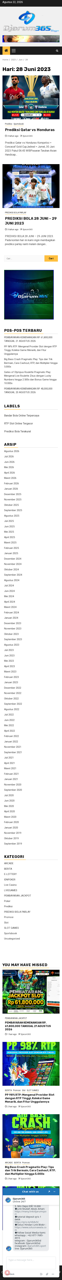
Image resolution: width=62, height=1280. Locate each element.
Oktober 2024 (11, 569)
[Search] (57, 50)
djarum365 (28, 136)
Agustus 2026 (11, 451)
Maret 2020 (10, 816)
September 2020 (13, 789)
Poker (7, 901)
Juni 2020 (9, 800)
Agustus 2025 (11, 515)
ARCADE (8, 863)
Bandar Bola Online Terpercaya (21, 415)
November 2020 (12, 784)
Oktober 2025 (11, 504)
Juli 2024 (9, 585)
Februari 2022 (11, 736)
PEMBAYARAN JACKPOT (17, 895)
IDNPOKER (9, 879)
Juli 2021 (9, 757)
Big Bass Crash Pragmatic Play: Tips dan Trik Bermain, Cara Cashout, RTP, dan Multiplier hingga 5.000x (31, 363)
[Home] (6, 50)
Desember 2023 (12, 623)
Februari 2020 (11, 822)
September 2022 (13, 703)
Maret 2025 (10, 542)
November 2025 (12, 499)
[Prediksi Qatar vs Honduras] (31, 97)
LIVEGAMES (10, 890)
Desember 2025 (12, 494)
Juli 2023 (9, 650)
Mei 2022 (9, 725)
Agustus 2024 (11, 580)
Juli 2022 (9, 714)
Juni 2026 (9, 461)
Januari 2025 (11, 553)
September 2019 (13, 843)
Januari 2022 (11, 741)
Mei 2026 (9, 467)
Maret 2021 (10, 768)
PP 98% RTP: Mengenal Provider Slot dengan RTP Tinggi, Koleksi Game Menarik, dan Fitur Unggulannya (30, 350)
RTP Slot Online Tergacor (18, 423)
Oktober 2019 (11, 838)
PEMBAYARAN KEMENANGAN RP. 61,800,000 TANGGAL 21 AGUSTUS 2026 (28, 1026)
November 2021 (12, 746)
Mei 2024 (9, 596)
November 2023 (12, 628)
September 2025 (13, 510)
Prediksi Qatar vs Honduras (30, 130)
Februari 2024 (11, 612)
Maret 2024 (10, 607)
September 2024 (13, 574)
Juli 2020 (9, 795)
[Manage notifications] (7, 1272)
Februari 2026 (11, 483)
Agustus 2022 (11, 709)
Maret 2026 (10, 478)
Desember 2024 (12, 558)
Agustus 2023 (11, 644)
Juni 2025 (9, 526)
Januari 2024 (11, 617)
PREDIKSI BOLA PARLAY (15, 212)
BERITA (8, 868)
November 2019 (12, 832)
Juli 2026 (9, 456)
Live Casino (10, 884)
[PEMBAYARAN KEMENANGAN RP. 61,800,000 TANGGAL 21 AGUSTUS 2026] (31, 992)
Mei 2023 (9, 660)
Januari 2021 (11, 779)
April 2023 (9, 666)
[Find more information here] (31, 1232)
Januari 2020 (11, 827)
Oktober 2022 (11, 698)
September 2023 (13, 639)
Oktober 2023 (11, 634)
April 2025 (9, 537)
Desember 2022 (12, 687)
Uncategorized (12, 938)
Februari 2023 (11, 677)
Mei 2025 (9, 531)
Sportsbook (19, 124)
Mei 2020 (9, 806)
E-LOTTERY (10, 874)
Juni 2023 (9, 655)
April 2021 (9, 763)
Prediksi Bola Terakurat (17, 431)
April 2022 (9, 730)
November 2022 (12, 693)
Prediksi (8, 124)
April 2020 (9, 811)
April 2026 (9, 472)
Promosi (8, 917)
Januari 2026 (11, 488)
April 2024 (9, 601)
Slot (6, 922)
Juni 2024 (9, 591)
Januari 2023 (11, 682)
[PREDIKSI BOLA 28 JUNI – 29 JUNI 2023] (31, 186)
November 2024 (12, 564)
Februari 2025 (11, 548)
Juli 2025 (9, 521)
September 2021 (13, 752)
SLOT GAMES (11, 927)
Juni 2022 (9, 720)
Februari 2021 (11, 773)
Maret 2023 (10, 671)
